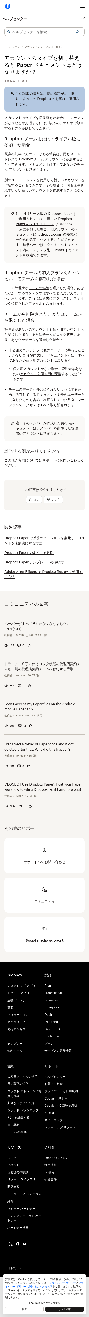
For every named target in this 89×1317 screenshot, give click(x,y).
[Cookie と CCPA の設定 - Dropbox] (44, 1294)
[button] (8, 32)
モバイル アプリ (18, 993)
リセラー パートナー (21, 1208)
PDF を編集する (18, 1117)
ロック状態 (64, 334)
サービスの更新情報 (58, 1050)
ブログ (11, 1158)
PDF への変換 (17, 1132)
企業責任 (50, 1179)
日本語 (11, 1268)
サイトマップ (53, 1120)
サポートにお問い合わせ (61, 460)
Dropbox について (57, 1158)
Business (51, 1000)
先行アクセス (16, 1029)
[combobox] (44, 32)
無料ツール (14, 1050)
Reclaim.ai (52, 1036)
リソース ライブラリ (21, 1179)
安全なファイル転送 (21, 1103)
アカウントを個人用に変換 (40, 374)
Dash (48, 1014)
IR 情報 (49, 1172)
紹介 (10, 1201)
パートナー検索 (18, 1227)
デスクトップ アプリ (21, 985)
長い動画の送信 (18, 1084)
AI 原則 (49, 1113)
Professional (53, 993)
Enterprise (51, 1007)
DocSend (51, 1022)
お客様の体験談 (18, 1172)
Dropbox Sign (54, 1029)
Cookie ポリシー (56, 1098)
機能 (10, 1007)
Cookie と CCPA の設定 (61, 1105)
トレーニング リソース (60, 1127)
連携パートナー (18, 1000)
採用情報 (50, 1165)
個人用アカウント (66, 329)
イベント (13, 1165)
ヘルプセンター (15, 19)
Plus (47, 985)
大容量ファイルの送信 (22, 1076)
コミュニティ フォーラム (24, 1194)
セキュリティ (16, 1022)
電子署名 (13, 1125)
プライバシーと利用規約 (61, 1091)
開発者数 (13, 1187)
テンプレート (16, 1043)
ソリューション (18, 1014)
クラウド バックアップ (22, 1110)
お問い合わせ (53, 1084)
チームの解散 (39, 288)
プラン (49, 1043)
